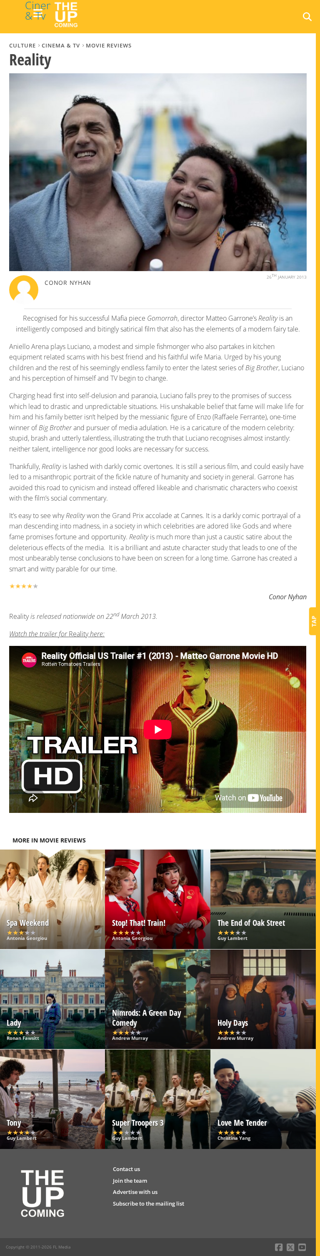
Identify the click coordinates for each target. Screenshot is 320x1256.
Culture (22, 45)
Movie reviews (109, 45)
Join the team (130, 1180)
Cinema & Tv (61, 45)
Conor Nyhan (68, 283)
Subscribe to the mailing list (148, 1203)
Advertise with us (135, 1192)
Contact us (126, 1169)
